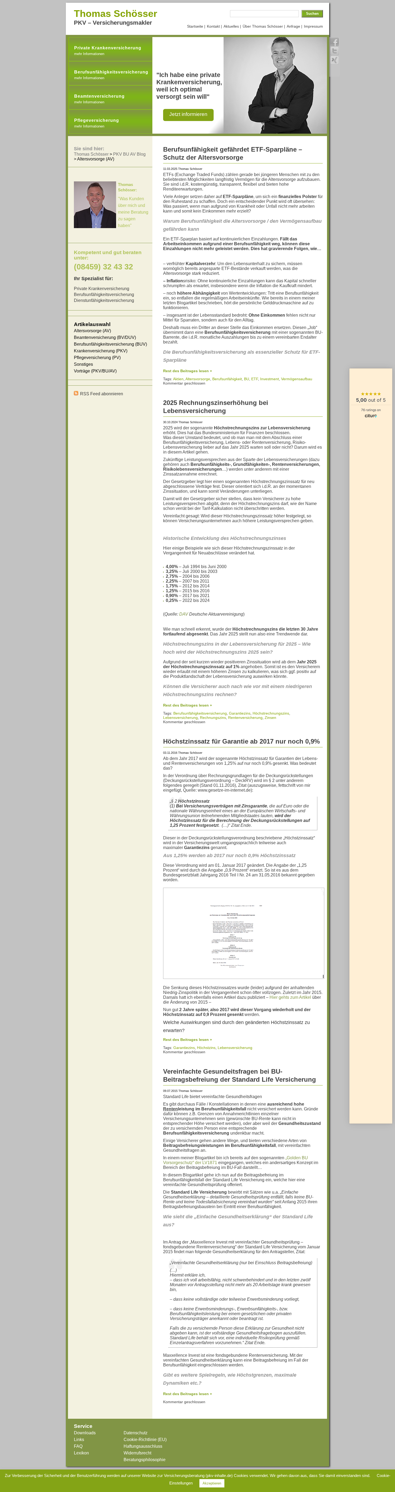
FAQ (78, 1446)
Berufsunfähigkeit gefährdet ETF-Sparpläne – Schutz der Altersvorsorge (232, 153)
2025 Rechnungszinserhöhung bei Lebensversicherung (215, 406)
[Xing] (334, 60)
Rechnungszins (213, 717)
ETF (254, 379)
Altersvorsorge (197, 379)
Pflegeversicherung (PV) (97, 357)
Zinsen (270, 717)
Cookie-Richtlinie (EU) (145, 1439)
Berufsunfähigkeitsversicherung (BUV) (110, 344)
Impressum (313, 26)
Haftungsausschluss (143, 1446)
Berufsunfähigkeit (227, 379)
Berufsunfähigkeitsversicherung (200, 713)
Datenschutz (136, 1433)
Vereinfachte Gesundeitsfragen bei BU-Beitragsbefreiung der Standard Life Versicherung (239, 1075)
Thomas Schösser (115, 13)
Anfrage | (294, 26)
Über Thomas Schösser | (264, 26)
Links (79, 1439)
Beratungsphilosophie (145, 1459)
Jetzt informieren (188, 114)
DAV (183, 614)
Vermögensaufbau (296, 379)
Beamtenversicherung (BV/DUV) (105, 337)
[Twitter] (334, 51)
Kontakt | (214, 26)
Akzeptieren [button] (212, 1483)
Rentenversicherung (245, 717)
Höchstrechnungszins (271, 713)
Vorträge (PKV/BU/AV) (95, 371)
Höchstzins (206, 1047)
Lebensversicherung (180, 717)
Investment (269, 379)
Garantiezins (239, 713)
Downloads (85, 1433)
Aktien (178, 379)
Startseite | (196, 26)
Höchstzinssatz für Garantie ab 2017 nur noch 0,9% (241, 741)
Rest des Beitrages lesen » (187, 371)
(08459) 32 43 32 (103, 266)
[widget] (370, 746)
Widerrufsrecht (137, 1453)
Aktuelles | (232, 26)
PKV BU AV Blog (129, 154)
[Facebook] (334, 42)
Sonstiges (83, 364)
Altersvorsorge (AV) (92, 330)
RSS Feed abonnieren (101, 394)
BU (246, 379)
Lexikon (81, 1453)
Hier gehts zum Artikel (290, 997)
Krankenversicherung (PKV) (100, 351)
